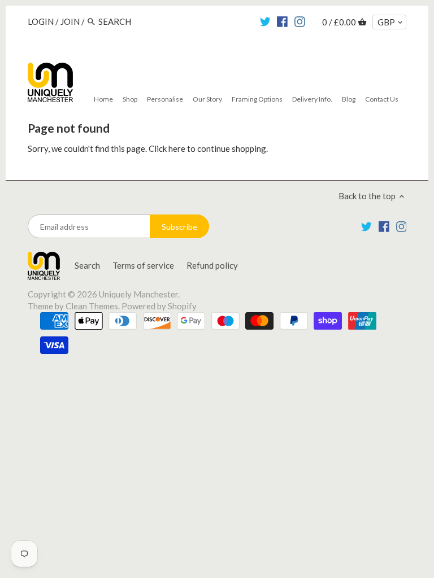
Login (41, 21)
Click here (167, 148)
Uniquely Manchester (138, 294)
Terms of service (143, 265)
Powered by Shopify (159, 306)
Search (87, 265)
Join (70, 21)
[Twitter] (265, 21)
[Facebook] (282, 21)
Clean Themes (92, 306)
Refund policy (212, 265)
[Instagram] (299, 21)
